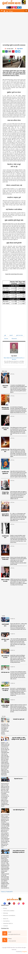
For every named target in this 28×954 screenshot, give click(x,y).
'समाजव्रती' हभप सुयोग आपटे (18, 719)
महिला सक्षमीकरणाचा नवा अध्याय (5, 656)
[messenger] (16, 7)
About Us (5, 918)
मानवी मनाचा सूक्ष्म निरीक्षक (5, 428)
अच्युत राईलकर (20, 48)
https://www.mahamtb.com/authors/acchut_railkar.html (14, 358)
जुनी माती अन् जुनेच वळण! (5, 640)
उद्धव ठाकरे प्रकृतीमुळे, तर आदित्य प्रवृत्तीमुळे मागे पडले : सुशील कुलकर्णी (18, 738)
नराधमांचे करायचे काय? (5, 536)
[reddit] (20, 7)
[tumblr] (18, 7)
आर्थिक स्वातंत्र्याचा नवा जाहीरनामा (5, 689)
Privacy (5, 908)
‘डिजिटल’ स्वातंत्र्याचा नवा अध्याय (5, 580)
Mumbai (6, 338)
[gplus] (14, 7)
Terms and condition (8, 910)
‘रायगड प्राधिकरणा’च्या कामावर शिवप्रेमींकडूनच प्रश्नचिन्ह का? (19, 851)
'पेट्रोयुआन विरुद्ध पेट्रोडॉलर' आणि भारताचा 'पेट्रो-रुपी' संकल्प (5, 493)
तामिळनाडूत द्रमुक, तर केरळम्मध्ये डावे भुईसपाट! (5, 408)
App (7, 11)
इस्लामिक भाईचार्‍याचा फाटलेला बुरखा (5, 706)
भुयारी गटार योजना (19, 335)
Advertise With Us (8, 923)
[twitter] (10, 7)
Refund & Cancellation (9, 915)
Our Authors (6, 921)
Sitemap (5, 913)
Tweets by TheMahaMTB (6, 891)
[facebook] (7, 7)
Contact (5, 926)
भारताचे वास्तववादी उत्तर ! (5, 625)
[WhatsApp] (3, 51)
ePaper (11, 11)
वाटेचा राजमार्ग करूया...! (5, 386)
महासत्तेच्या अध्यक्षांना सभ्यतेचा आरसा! (5, 558)
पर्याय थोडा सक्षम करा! (5, 672)
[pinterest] (12, 7)
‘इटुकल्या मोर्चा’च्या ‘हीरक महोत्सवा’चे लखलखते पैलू (5, 515)
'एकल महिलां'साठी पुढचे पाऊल (18, 809)
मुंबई (5, 335)
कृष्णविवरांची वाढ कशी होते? (5, 450)
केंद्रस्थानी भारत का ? (18, 778)
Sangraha (24, 951)
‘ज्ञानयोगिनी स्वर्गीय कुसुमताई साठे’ (5, 472)
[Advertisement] (14, 27)
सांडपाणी (11, 335)
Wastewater (14, 338)
